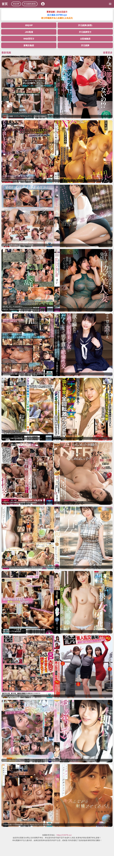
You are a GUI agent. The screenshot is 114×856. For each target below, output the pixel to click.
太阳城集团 (85, 38)
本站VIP (16, 4)
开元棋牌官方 (85, 32)
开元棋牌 (85, 45)
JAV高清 (29, 32)
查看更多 (108, 52)
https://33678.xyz (64, 835)
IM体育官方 (28, 38)
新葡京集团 (29, 45)
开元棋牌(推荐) (30, 4)
